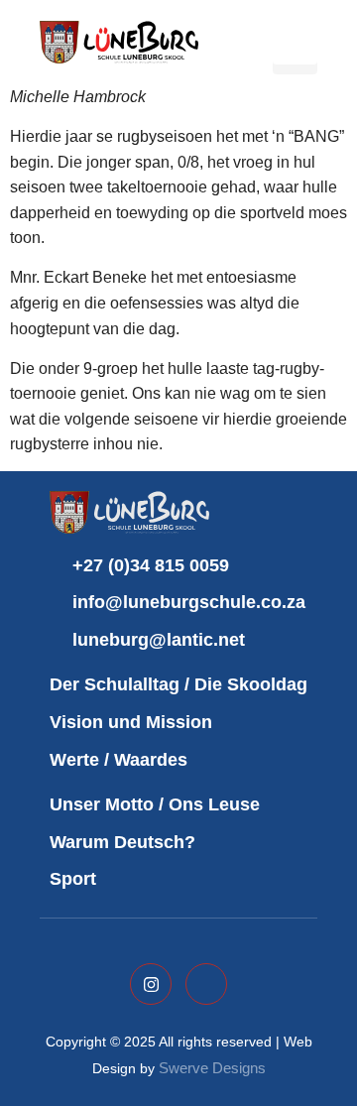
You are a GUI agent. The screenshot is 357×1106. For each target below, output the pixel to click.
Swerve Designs (212, 1067)
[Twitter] (151, 984)
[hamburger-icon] (295, 42)
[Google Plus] (206, 984)
